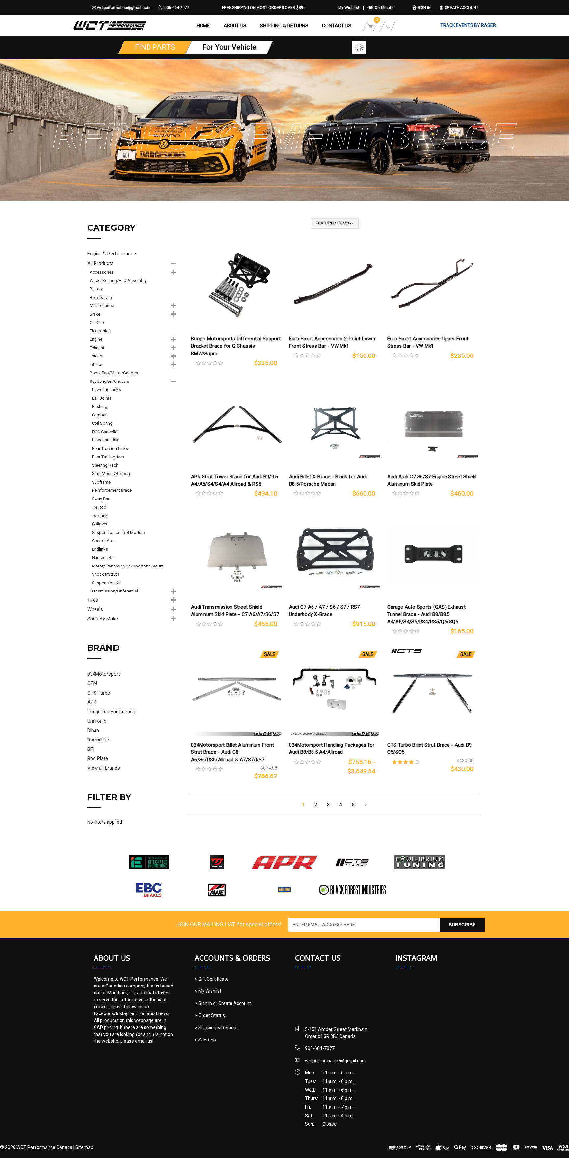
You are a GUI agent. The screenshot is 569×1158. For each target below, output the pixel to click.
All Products (100, 263)
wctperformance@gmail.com (123, 7)
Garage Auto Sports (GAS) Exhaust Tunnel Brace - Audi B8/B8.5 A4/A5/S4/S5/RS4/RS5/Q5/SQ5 (426, 614)
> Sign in (204, 1003)
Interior (96, 364)
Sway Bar (100, 498)
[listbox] (335, 223)
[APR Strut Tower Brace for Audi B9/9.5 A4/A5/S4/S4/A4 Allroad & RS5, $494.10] (236, 423)
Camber (99, 414)
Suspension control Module (118, 532)
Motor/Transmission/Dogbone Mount (128, 566)
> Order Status (210, 1015)
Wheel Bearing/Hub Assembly (118, 280)
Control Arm (103, 540)
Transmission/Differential (114, 591)
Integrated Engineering (111, 712)
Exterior (97, 356)
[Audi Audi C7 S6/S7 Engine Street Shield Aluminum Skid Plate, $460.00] (432, 423)
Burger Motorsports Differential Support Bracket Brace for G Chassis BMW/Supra (236, 346)
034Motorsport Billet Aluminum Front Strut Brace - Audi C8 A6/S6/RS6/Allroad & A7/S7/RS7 (232, 752)
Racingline (98, 740)
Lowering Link (105, 439)
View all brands (103, 768)
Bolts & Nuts (101, 297)
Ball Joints (102, 398)
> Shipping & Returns (216, 1027)
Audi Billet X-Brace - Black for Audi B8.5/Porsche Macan (328, 480)
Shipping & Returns (284, 26)
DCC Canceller (105, 431)
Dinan (93, 730)
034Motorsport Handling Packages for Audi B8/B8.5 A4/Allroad (332, 748)
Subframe (101, 482)
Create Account (461, 7)
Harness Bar (103, 557)
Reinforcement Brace (112, 490)
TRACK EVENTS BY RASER (468, 25)
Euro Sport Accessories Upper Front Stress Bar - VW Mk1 (428, 342)
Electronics (100, 331)
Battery (96, 288)
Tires (92, 600)
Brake (95, 314)
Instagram (416, 957)
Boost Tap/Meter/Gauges (114, 372)
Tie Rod (99, 507)
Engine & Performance (111, 254)
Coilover (99, 523)
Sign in (424, 7)
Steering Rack (105, 465)
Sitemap (84, 1147)
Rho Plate (97, 758)
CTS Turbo (98, 693)
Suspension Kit (106, 582)
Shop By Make (102, 619)
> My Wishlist (208, 991)
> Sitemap (205, 1039)
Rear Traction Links (110, 448)
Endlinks (100, 549)
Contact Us (336, 26)
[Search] (388, 25)
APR (91, 702)
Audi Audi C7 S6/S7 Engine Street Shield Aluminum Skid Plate (432, 480)
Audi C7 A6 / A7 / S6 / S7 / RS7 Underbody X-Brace (324, 611)
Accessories (102, 272)
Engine (96, 339)
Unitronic (96, 721)
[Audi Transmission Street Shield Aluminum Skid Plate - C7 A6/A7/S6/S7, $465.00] (236, 554)
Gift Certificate (380, 7)
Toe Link (100, 515)
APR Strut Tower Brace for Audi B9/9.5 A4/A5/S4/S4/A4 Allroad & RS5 (234, 480)
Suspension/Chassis (109, 381)
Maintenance (102, 305)
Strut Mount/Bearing (111, 473)
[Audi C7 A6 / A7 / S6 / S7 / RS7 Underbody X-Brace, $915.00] (334, 554)
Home (203, 26)
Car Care (97, 322)
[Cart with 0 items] (370, 25)
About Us (235, 26)
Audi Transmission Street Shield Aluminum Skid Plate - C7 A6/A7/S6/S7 (235, 611)
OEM (92, 683)
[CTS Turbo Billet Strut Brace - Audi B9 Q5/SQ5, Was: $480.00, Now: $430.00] (432, 692)
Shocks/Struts (105, 574)
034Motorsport (103, 674)
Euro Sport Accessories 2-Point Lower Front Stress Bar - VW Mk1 (332, 342)
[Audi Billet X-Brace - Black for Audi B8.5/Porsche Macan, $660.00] (334, 423)
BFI (90, 749)
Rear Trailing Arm (108, 456)
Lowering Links (106, 389)
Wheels (95, 609)
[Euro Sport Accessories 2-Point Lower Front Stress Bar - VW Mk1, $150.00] (334, 285)
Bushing (99, 406)
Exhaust (97, 347)
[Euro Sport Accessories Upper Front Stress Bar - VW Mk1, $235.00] (432, 285)
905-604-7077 (176, 7)
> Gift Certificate (212, 979)
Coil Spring (102, 423)
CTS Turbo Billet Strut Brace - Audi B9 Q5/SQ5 (429, 748)
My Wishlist (348, 7)
